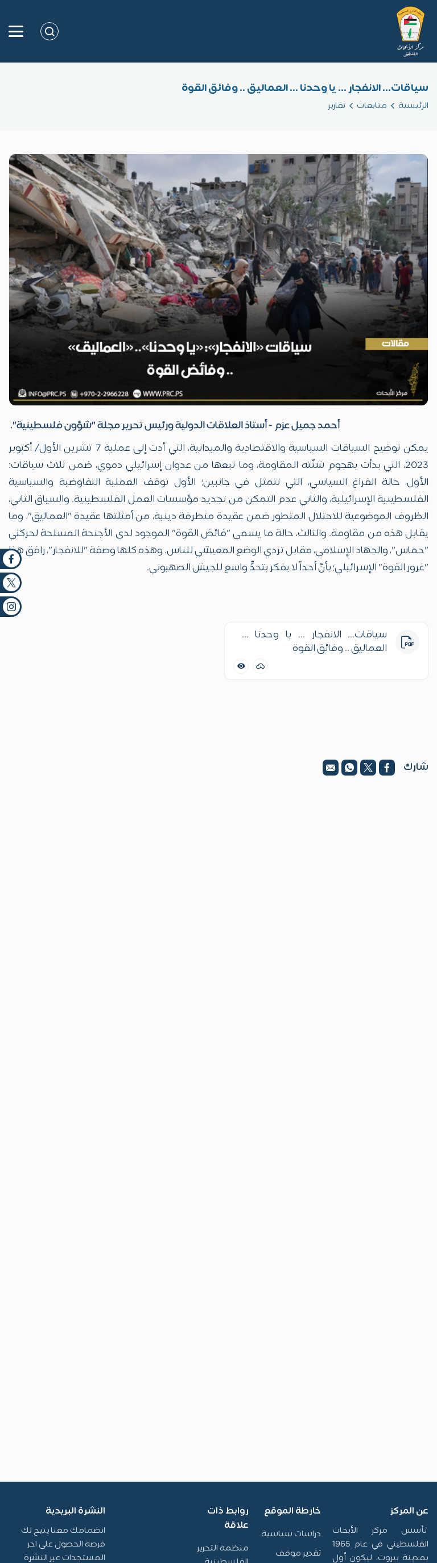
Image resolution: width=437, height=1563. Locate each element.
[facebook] (387, 768)
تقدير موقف (298, 1554)
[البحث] (49, 31)
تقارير (336, 106)
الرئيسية (413, 106)
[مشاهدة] (241, 666)
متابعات (372, 106)
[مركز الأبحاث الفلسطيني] (410, 31)
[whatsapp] (349, 768)
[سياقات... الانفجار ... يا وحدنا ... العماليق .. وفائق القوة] (218, 280)
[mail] (331, 768)
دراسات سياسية (291, 1534)
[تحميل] (260, 666)
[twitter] (368, 768)
